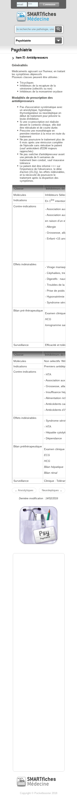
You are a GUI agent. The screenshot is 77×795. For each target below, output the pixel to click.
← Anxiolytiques (24, 490)
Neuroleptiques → (52, 490)
